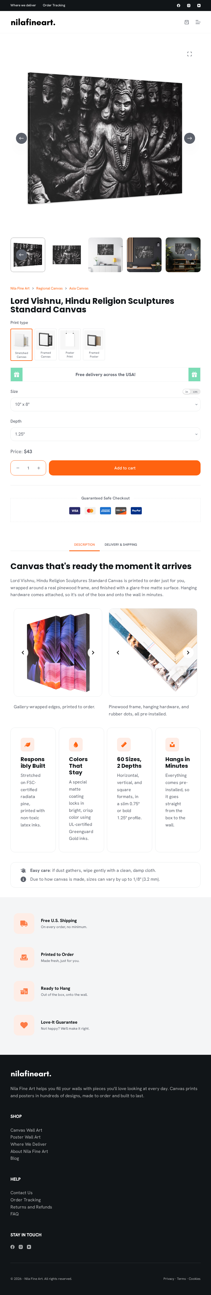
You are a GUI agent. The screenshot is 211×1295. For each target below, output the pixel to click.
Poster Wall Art (25, 1137)
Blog (14, 1158)
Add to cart (124, 468)
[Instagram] (188, 5)
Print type (19, 322)
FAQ (14, 1214)
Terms (181, 1279)
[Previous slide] (22, 652)
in (186, 392)
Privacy (168, 1279)
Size (14, 391)
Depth (15, 421)
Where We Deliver (28, 1144)
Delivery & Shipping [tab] (121, 544)
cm (195, 392)
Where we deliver (23, 5)
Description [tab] (84, 544)
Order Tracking (54, 5)
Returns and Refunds (31, 1207)
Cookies (195, 1279)
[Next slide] (93, 652)
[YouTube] (199, 5)
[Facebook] (178, 5)
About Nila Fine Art (29, 1151)
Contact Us (21, 1193)
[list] (58, 653)
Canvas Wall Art (26, 1130)
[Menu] (198, 22)
